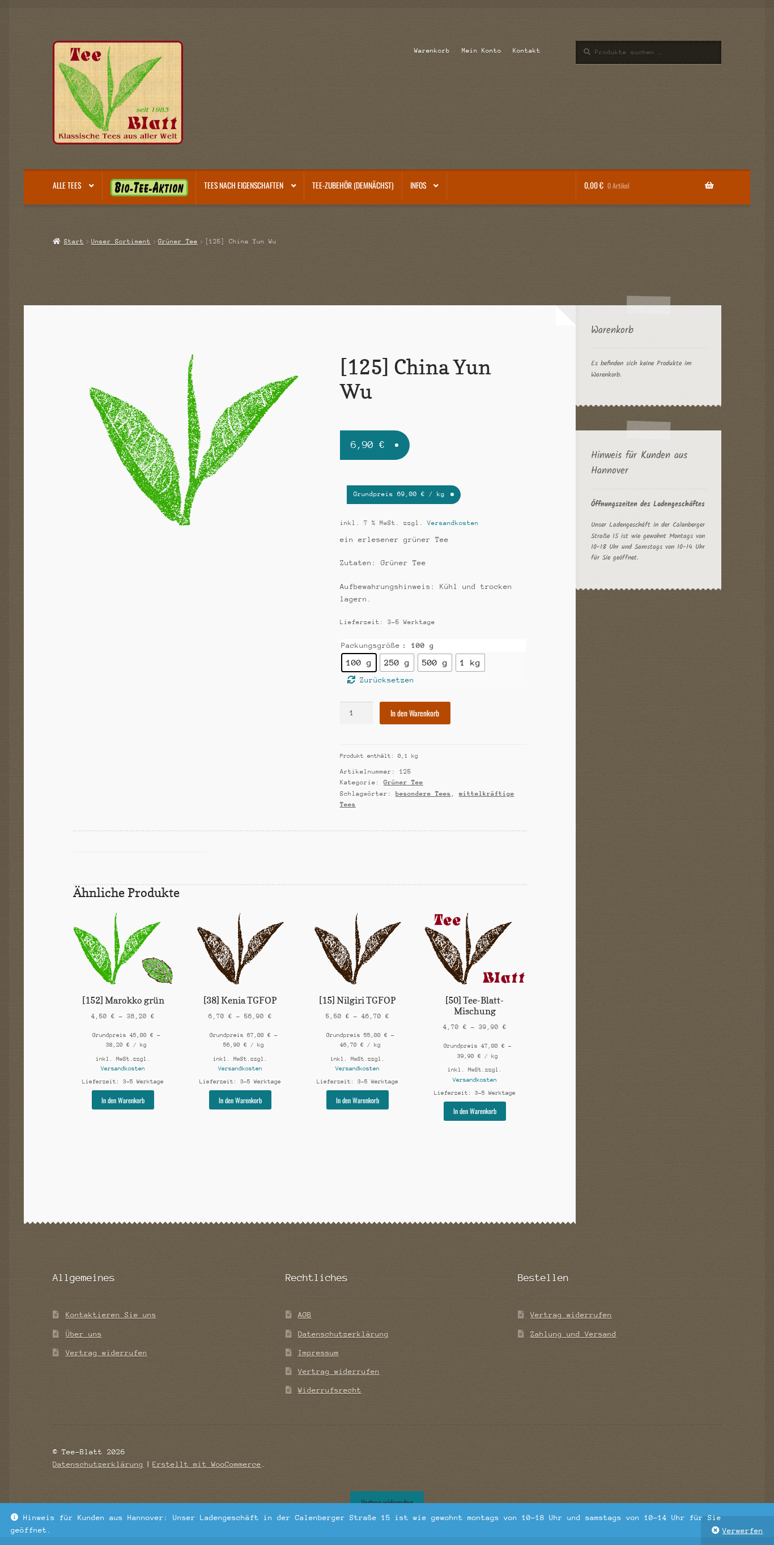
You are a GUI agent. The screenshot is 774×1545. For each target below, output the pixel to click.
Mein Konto (481, 50)
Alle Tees (67, 185)
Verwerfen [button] (742, 1530)
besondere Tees (423, 793)
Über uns (84, 1334)
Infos (418, 185)
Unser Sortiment (121, 241)
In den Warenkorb (414, 713)
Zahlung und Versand (573, 1334)
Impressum (318, 1352)
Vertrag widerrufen (106, 1352)
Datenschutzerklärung (343, 1334)
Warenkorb (432, 50)
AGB (305, 1315)
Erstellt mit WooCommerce (206, 1464)
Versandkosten (453, 523)
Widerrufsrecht (330, 1390)
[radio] (359, 662)
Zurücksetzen (387, 680)
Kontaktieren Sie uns (111, 1315)
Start (73, 241)
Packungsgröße (370, 645)
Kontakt (527, 50)
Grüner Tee (178, 241)
